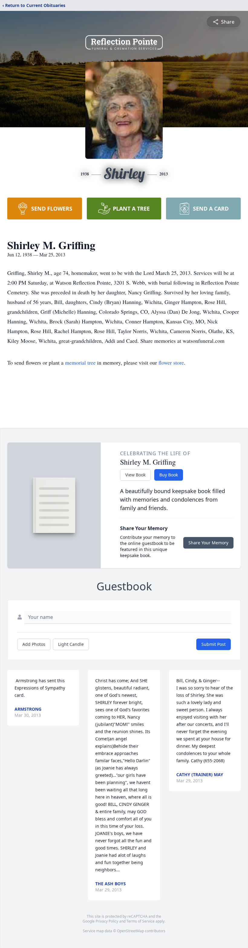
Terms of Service (140, 921)
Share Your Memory (208, 543)
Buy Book (168, 475)
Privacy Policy (107, 921)
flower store (171, 362)
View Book (135, 475)
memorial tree (80, 362)
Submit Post (213, 644)
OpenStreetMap (130, 930)
